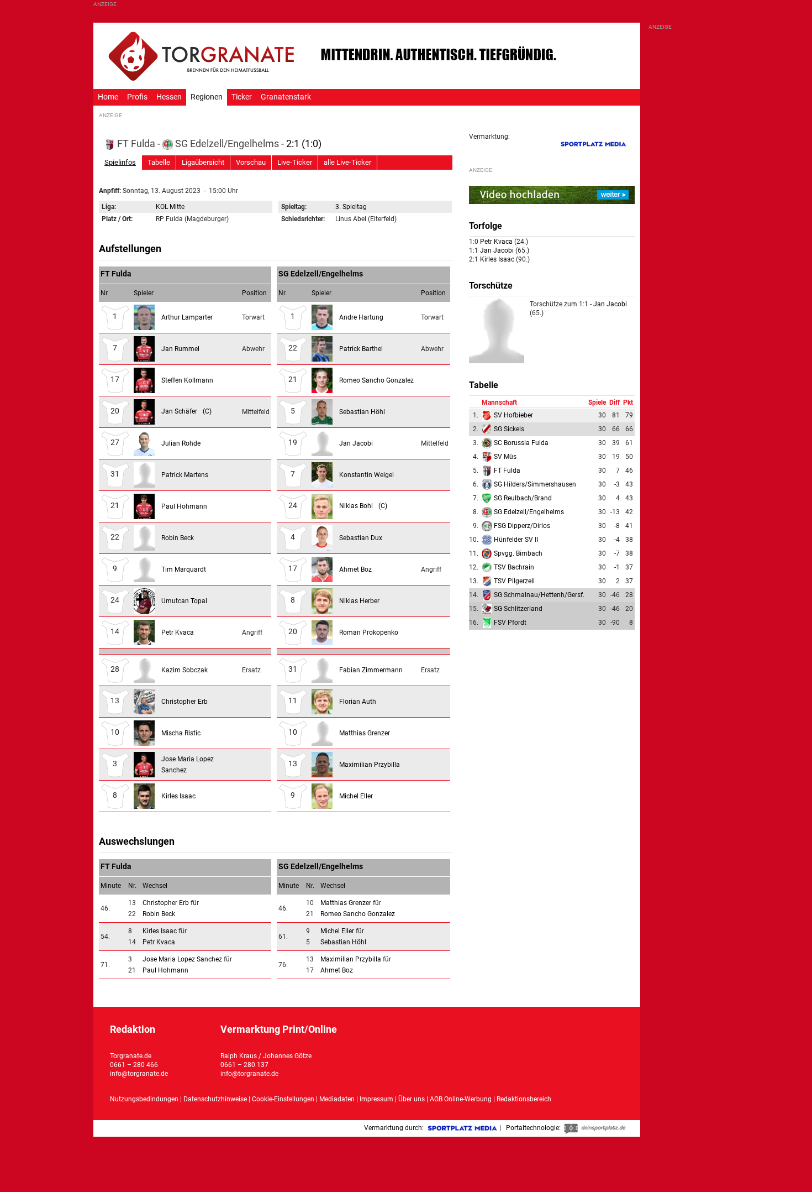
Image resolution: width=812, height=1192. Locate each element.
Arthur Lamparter (187, 317)
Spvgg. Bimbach (518, 553)
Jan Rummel (180, 349)
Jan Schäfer (186, 411)
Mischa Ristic (181, 733)
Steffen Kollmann (187, 380)
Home (108, 97)
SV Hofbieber (513, 415)
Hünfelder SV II (516, 539)
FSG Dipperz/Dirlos (522, 526)
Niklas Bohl (363, 506)
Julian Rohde (181, 443)
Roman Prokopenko (368, 632)
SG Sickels (509, 429)
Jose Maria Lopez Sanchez (183, 959)
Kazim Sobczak (184, 670)
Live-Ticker (294, 162)
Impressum (376, 1099)
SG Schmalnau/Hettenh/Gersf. (539, 595)
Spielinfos (120, 162)
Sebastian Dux (360, 538)
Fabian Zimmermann (371, 670)
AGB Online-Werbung (461, 1099)
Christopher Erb (184, 701)
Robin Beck (177, 538)
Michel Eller (356, 796)
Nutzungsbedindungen (144, 1099)
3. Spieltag (351, 207)
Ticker (241, 97)
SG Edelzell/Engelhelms (227, 143)
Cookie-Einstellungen (283, 1099)
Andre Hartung (361, 317)
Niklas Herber (359, 601)
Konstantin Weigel (366, 475)
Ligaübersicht (203, 162)
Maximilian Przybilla (369, 764)
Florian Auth (357, 701)
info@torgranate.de (139, 1074)
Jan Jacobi (356, 443)
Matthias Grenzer (364, 733)
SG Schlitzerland (518, 609)
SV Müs (505, 457)
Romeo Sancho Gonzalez (376, 380)
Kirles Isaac (178, 796)
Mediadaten (337, 1099)
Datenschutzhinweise (215, 1099)
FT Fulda (136, 143)
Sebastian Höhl (362, 412)
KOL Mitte (170, 207)
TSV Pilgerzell (514, 581)
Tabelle (158, 162)
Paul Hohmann (184, 506)
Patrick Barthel (361, 349)
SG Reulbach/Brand (523, 498)
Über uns (411, 1099)
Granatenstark (286, 97)
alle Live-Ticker (347, 162)
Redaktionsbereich (524, 1099)
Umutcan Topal (184, 601)
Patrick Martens (184, 475)
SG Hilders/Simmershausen (535, 484)
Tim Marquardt (183, 569)
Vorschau (251, 162)
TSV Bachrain (514, 567)
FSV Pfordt (510, 622)
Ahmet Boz (355, 569)
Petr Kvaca (177, 632)
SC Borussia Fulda (521, 443)
